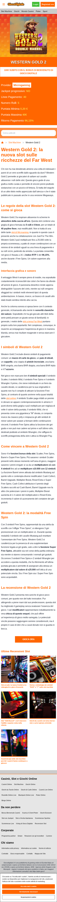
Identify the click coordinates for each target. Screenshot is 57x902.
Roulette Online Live (9, 795)
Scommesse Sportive (42, 818)
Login (35, 4)
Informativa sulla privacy (10, 848)
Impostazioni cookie (28, 897)
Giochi (16, 11)
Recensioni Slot (40, 824)
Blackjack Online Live (26, 795)
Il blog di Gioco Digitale (24, 824)
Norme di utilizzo (45, 848)
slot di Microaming (19, 232)
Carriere (49, 836)
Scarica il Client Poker (30, 813)
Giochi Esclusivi (46, 813)
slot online (11, 398)
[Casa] (2, 142)
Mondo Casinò (27, 11)
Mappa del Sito (40, 854)
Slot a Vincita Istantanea (24, 818)
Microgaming (22, 85)
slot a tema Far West (32, 321)
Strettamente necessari (28, 892)
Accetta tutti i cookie (28, 886)
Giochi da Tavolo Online (10, 790)
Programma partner (9, 836)
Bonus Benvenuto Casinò (11, 813)
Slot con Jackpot (7, 818)
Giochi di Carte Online (29, 790)
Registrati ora (48, 4)
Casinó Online (7, 784)
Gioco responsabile (17, 854)
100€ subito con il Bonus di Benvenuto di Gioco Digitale (28, 72)
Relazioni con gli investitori (34, 836)
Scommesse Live (8, 824)
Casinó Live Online (46, 790)
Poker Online (40, 795)
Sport (45, 11)
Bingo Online (6, 800)
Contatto (30, 854)
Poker (38, 11)
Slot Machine (6, 11)
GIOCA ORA (29, 639)
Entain (20, 836)
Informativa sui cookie (29, 848)
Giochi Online (30, 784)
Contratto (5, 854)
